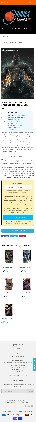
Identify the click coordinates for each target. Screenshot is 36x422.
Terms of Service (23, 402)
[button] (18, 231)
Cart (32, 2)
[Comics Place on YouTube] (32, 406)
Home (4, 36)
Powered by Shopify (25, 411)
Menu (6, 2)
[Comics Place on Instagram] (29, 406)
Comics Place (12, 411)
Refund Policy (22, 400)
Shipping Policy (11, 402)
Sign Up (30, 391)
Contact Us (18, 351)
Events (18, 353)
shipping (9, 223)
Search (18, 348)
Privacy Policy (11, 400)
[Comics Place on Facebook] (25, 406)
